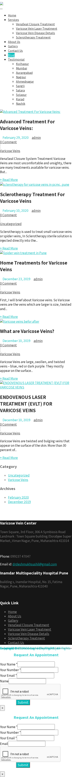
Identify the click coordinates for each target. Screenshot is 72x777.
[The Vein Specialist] (1, 2)
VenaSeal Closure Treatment (35, 24)
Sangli (20, 86)
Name (4, 681)
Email (4, 743)
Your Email (8, 675)
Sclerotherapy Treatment (33, 37)
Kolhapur (22, 64)
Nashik (20, 103)
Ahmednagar (25, 81)
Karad (20, 99)
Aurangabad (24, 73)
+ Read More (9, 180)
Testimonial (16, 59)
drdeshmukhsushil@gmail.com (35, 564)
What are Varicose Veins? (27, 331)
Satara (20, 90)
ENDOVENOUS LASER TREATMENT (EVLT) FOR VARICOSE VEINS (26, 404)
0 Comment (8, 142)
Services (13, 20)
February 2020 (18, 497)
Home (12, 15)
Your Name (8, 664)
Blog (11, 55)
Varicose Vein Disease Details (35, 33)
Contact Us (15, 51)
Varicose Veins (10, 151)
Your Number (10, 670)
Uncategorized (11, 224)
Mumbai (21, 68)
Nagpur (21, 77)
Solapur (21, 95)
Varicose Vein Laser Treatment (36, 28)
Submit (23, 702)
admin (36, 137)
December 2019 (19, 502)
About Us (14, 42)
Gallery (13, 46)
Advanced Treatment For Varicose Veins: (27, 124)
